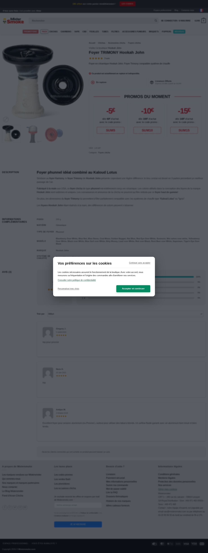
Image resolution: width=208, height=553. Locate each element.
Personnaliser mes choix (68, 289)
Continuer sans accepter (139, 263)
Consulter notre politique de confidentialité (77, 280)
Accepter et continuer (133, 288)
